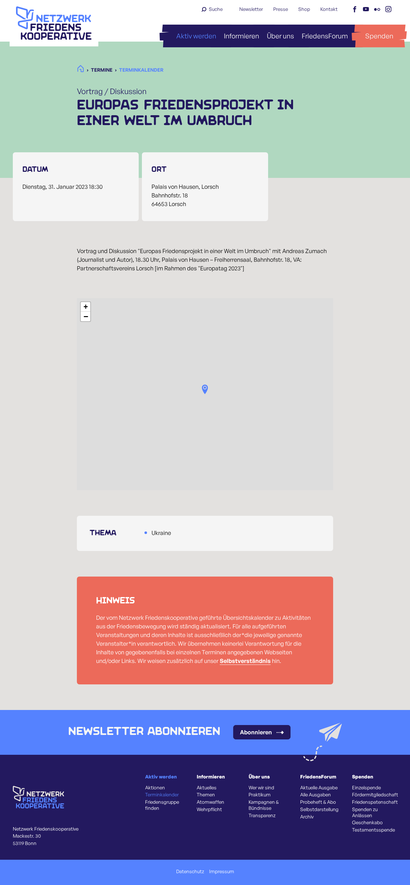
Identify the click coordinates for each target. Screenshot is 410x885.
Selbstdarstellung (319, 809)
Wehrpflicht (209, 809)
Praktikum (260, 795)
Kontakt (329, 9)
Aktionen (155, 788)
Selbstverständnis (245, 660)
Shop (304, 9)
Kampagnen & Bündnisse (264, 805)
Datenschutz (190, 871)
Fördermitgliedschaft (375, 795)
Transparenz (262, 815)
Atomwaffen (210, 802)
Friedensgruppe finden (162, 805)
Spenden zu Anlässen (365, 812)
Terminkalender (162, 795)
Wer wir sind (261, 788)
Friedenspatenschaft (375, 802)
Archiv (307, 817)
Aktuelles (207, 788)
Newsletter (251, 9)
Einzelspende (366, 788)
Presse (280, 9)
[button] (205, 389)
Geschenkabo (367, 822)
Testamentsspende (373, 830)
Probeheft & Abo (318, 802)
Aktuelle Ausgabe (319, 788)
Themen (206, 795)
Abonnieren (256, 732)
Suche (216, 9)
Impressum (221, 871)
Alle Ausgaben (315, 795)
